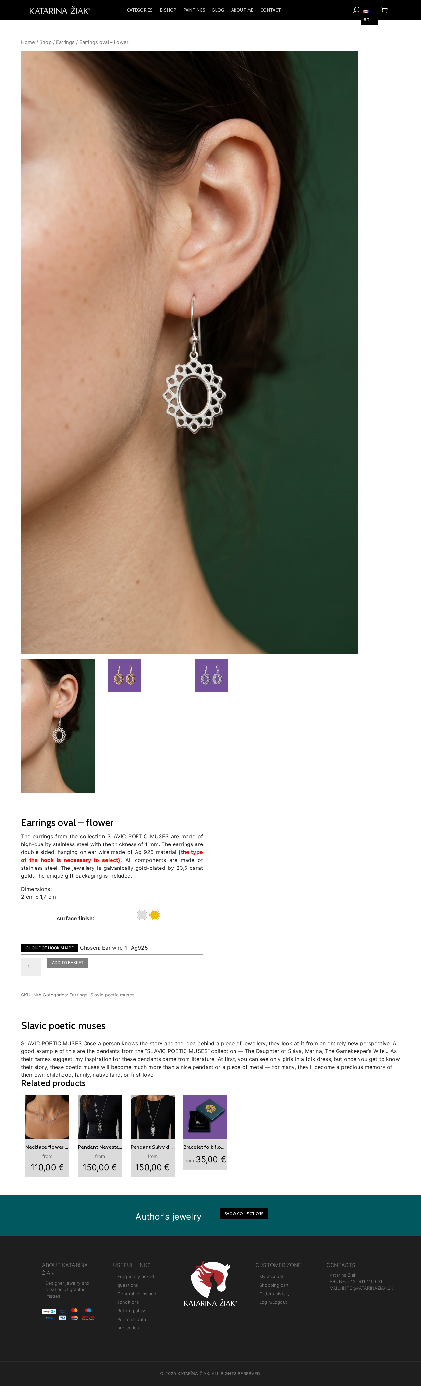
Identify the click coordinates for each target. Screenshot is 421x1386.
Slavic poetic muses (112, 994)
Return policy (131, 1310)
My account (272, 1276)
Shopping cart (274, 1285)
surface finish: (75, 918)
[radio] (142, 915)
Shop (45, 42)
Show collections (243, 1213)
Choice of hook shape (50, 947)
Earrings (65, 42)
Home (28, 42)
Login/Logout (273, 1302)
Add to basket (68, 962)
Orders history (275, 1293)
